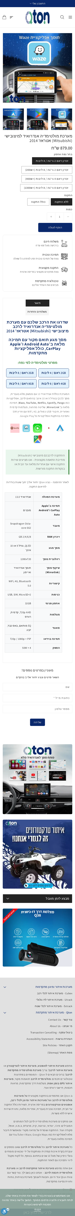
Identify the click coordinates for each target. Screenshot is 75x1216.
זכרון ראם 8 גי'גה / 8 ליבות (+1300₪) (46, 187)
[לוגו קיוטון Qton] (37, 17)
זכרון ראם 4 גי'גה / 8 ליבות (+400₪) (46, 178)
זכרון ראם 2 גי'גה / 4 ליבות (52, 160)
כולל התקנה (38, 201)
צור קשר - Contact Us (60, 1019)
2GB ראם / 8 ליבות (21, 373)
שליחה (37, 722)
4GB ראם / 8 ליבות (54, 384)
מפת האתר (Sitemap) (60, 1052)
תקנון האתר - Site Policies (57, 1045)
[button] (38, 3)
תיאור (37, 303)
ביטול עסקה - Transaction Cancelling (51, 1032)
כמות (69, 209)
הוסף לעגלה (55, 227)
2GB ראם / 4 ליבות (54, 373)
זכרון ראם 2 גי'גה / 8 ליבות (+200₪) (46, 169)
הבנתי (37, 1209)
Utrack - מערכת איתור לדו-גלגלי (54, 999)
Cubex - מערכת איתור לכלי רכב (54, 993)
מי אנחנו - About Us (61, 1026)
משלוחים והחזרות (37, 311)
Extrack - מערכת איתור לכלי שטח (53, 1006)
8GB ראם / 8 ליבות (21, 384)
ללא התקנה (61, 201)
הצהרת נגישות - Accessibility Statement (49, 1039)
